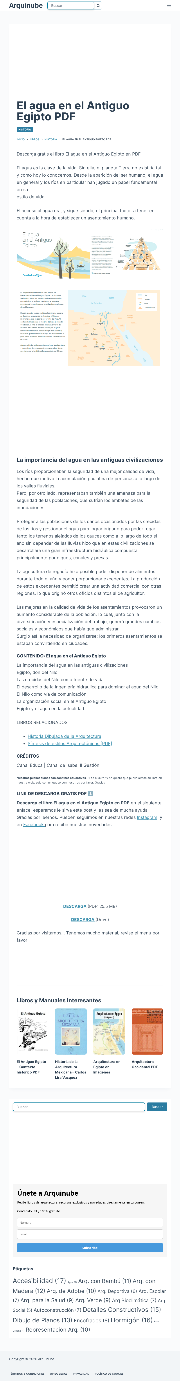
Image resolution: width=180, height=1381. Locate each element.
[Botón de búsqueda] (98, 5)
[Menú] (169, 5)
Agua (72, 1282)
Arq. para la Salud (47, 1300)
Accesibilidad (39, 1281)
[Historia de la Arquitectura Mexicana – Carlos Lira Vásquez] (71, 1031)
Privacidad (81, 1373)
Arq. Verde (93, 1300)
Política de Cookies (109, 1373)
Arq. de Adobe (71, 1291)
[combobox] (70, 5)
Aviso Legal (58, 1373)
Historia (24, 129)
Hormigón (132, 1320)
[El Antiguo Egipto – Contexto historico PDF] (33, 1031)
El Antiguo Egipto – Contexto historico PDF (31, 1066)
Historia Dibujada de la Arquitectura (64, 736)
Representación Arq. (58, 1329)
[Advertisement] (90, 65)
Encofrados (91, 1320)
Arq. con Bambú (104, 1281)
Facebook (34, 824)
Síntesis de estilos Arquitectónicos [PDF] (70, 743)
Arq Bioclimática (134, 1300)
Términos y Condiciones (27, 1373)
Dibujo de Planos (42, 1320)
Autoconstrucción (57, 1310)
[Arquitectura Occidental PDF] (148, 1031)
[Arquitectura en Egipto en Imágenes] (109, 1031)
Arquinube (26, 5)
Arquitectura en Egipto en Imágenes (107, 1066)
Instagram (147, 817)
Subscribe (90, 1248)
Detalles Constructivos (122, 1309)
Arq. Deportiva (117, 1291)
